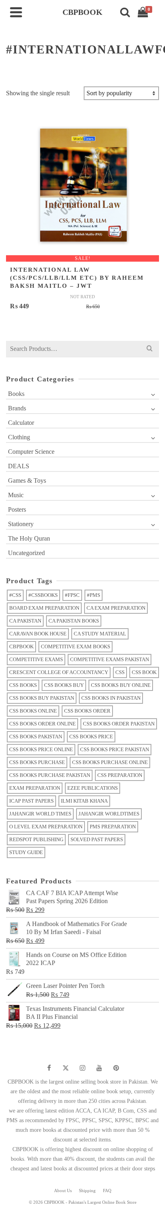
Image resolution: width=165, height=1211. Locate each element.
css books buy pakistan (41, 698)
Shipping (87, 1190)
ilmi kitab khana (84, 801)
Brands (17, 408)
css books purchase (37, 762)
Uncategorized (26, 552)
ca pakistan (25, 621)
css (120, 672)
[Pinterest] (116, 1068)
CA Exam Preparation (116, 608)
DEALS (18, 466)
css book (144, 672)
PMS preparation (113, 827)
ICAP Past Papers (31, 801)
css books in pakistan (111, 698)
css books (23, 685)
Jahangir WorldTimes (108, 814)
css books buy (64, 685)
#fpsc (72, 595)
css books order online (42, 724)
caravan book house (37, 634)
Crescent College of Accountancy (58, 672)
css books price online (41, 749)
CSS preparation (119, 775)
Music (16, 495)
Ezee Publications (92, 788)
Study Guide (26, 852)
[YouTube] (99, 1068)
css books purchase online (110, 762)
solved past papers (96, 839)
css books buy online (121, 685)
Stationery (21, 523)
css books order (87, 711)
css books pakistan (35, 737)
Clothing (19, 437)
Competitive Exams (36, 659)
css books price (91, 737)
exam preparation (34, 788)
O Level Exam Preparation (45, 827)
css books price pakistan (114, 749)
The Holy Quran (29, 538)
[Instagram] (82, 1068)
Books (16, 393)
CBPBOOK (21, 646)
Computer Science (31, 451)
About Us (63, 1190)
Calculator (21, 422)
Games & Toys (27, 480)
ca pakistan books (73, 621)
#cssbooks (43, 595)
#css (15, 595)
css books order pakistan (119, 724)
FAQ (107, 1190)
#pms (93, 595)
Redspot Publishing (36, 839)
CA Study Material (100, 634)
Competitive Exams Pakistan (109, 659)
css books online (33, 711)
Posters (17, 509)
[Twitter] (65, 1068)
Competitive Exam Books (75, 646)
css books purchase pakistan (49, 775)
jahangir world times (40, 814)
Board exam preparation (44, 608)
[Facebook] (48, 1068)
